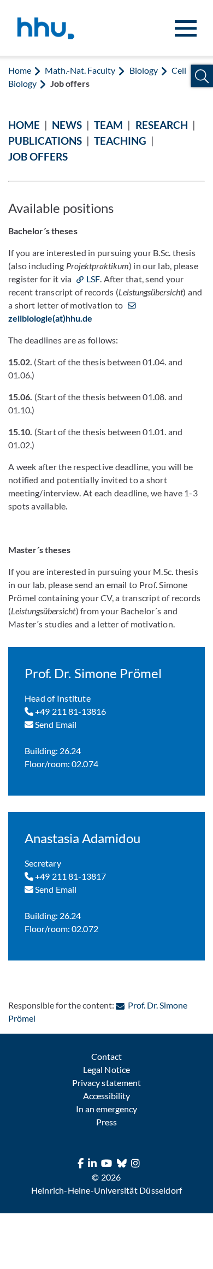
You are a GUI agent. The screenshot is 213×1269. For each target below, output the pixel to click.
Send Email (54, 724)
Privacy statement (106, 1082)
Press (106, 1122)
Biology (143, 70)
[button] (202, 76)
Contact (106, 1056)
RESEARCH (161, 124)
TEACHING (120, 140)
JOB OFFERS (38, 156)
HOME (24, 124)
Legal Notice (106, 1069)
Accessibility (106, 1095)
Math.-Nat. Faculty (80, 70)
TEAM (108, 124)
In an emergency (106, 1109)
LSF (93, 279)
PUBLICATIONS (45, 140)
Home (19, 70)
